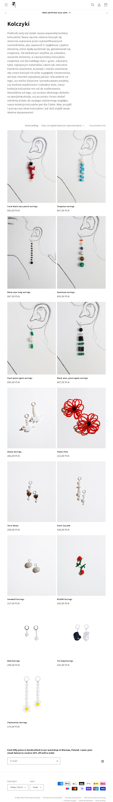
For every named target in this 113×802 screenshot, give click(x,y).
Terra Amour (13, 525)
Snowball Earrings (15, 599)
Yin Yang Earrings (65, 661)
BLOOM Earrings (64, 599)
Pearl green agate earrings (19, 378)
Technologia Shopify (32, 798)
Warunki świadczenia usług (95, 798)
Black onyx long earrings (18, 292)
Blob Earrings (13, 661)
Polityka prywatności (73, 798)
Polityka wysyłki (70, 801)
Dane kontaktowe (86, 801)
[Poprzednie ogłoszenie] (6, 13)
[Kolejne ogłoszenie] (107, 13)
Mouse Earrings (14, 452)
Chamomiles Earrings (17, 722)
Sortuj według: (32, 125)
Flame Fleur (62, 452)
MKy (22, 798)
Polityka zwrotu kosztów (52, 798)
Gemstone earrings (66, 292)
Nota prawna (100, 801)
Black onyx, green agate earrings (72, 378)
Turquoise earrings (65, 206)
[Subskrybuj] (57, 761)
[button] (6, 5)
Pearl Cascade (63, 525)
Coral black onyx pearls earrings (22, 206)
